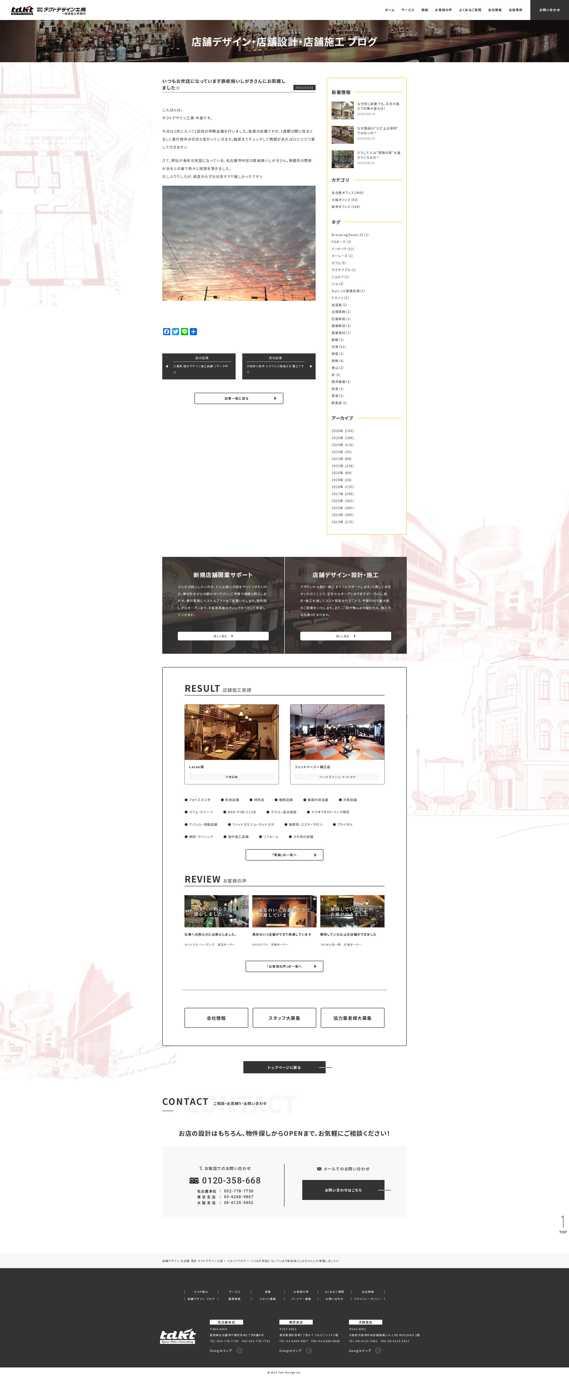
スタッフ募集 (268, 1298)
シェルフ (338, 277)
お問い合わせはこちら (343, 1190)
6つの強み (201, 1291)
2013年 (338, 522)
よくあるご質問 (470, 10)
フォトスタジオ (200, 799)
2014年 (338, 514)
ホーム (390, 10)
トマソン (338, 297)
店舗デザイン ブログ (201, 1298)
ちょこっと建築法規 (346, 291)
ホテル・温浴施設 (284, 812)
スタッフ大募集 (284, 1018)
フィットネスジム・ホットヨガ (253, 824)
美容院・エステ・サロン (306, 824)
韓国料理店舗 (318, 799)
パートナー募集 (301, 1298)
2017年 (338, 494)
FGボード (339, 241)
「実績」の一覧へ (284, 855)
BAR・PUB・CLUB (242, 812)
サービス (408, 10)
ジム (335, 283)
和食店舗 (232, 799)
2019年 (338, 480)
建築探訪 (338, 325)
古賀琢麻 (338, 311)
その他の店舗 (303, 836)
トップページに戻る (284, 1067)
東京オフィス (341, 206)
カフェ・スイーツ (201, 812)
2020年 (338, 472)
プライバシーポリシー (368, 1298)
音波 (335, 395)
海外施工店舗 (238, 836)
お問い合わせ (549, 10)
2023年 (338, 452)
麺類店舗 (286, 799)
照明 (335, 361)
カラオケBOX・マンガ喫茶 (330, 812)
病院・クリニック (201, 836)
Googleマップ (221, 1350)
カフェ (336, 263)
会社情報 (495, 10)
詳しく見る (220, 636)
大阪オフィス (341, 199)
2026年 (338, 430)
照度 (335, 353)
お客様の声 (443, 10)
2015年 (338, 508)
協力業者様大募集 (352, 1018)
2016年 (338, 500)
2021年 (338, 466)
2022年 (338, 458)
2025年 (338, 438)
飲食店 (337, 403)
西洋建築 (338, 381)
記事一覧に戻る (237, 398)
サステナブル (341, 269)
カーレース (340, 255)
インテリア (339, 249)
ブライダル (345, 824)
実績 (424, 10)
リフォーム (270, 836)
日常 (335, 347)
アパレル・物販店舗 (203, 824)
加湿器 (337, 305)
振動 (335, 339)
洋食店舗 (350, 799)
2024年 (338, 444)
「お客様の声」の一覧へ (284, 966)
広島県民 (338, 319)
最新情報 (234, 1298)
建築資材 (338, 333)
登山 (335, 367)
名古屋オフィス (343, 192)
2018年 (338, 486)
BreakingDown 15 (348, 235)
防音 (335, 389)
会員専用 (516, 10)
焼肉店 (259, 799)
